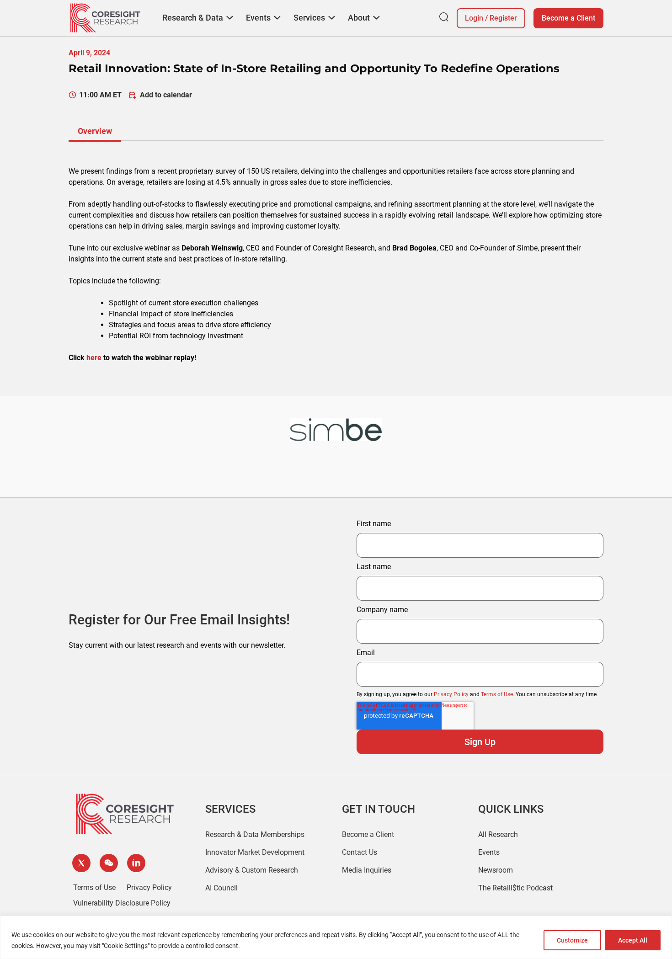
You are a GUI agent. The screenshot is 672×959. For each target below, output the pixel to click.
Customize (572, 940)
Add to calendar (166, 95)
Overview (95, 131)
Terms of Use (497, 694)
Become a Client (568, 18)
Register (503, 18)
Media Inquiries (366, 870)
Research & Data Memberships (254, 834)
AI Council (221, 888)
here (93, 357)
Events (489, 852)
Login (474, 18)
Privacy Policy (451, 694)
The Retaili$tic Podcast (515, 888)
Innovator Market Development (254, 852)
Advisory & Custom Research (251, 870)
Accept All (632, 940)
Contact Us (359, 852)
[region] (336, 937)
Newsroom (495, 870)
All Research (498, 834)
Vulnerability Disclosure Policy (122, 903)
